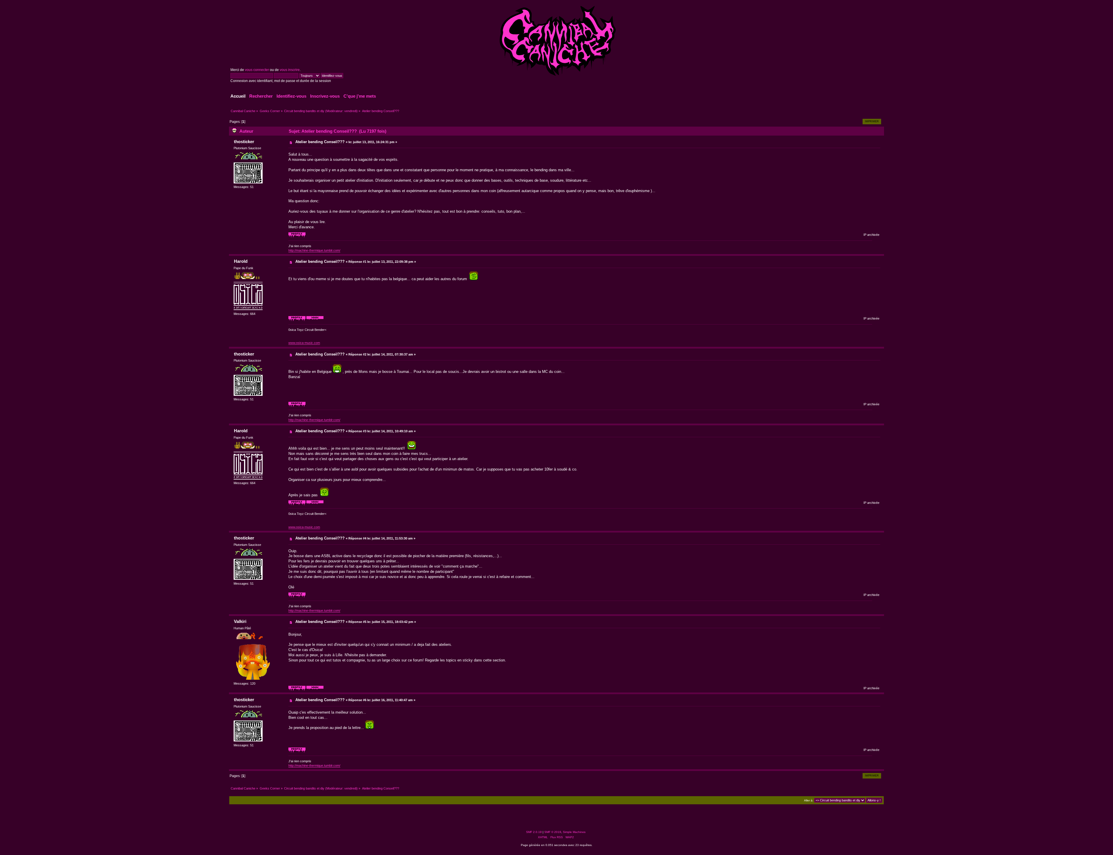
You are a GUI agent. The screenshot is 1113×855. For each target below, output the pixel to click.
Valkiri (240, 621)
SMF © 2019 (552, 832)
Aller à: (808, 800)
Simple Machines (574, 832)
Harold (241, 261)
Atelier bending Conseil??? (320, 142)
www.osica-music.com (304, 342)
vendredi (350, 111)
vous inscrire (290, 70)
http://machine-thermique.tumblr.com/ (314, 250)
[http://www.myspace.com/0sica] (314, 320)
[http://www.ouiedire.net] (314, 690)
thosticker (244, 141)
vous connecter (257, 70)
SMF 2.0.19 (534, 832)
